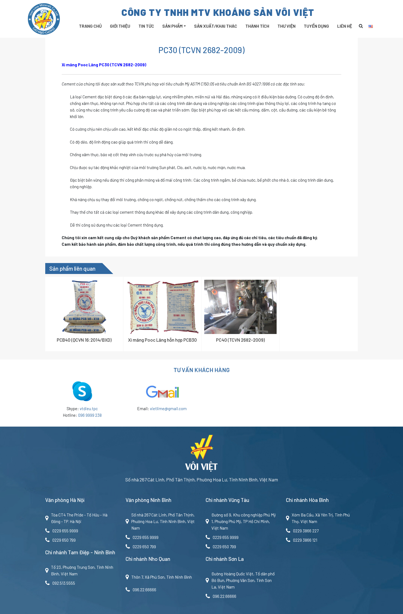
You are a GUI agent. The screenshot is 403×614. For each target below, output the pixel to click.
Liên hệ (344, 25)
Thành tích (257, 25)
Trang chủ (90, 25)
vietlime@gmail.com (168, 408)
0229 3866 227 (306, 530)
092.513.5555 (63, 583)
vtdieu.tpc (89, 408)
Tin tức (146, 25)
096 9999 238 (90, 415)
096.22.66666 (144, 589)
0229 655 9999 (65, 530)
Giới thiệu (120, 25)
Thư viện (286, 25)
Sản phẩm (172, 25)
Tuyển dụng (316, 25)
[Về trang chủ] (201, 454)
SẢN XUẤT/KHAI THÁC (215, 25)
